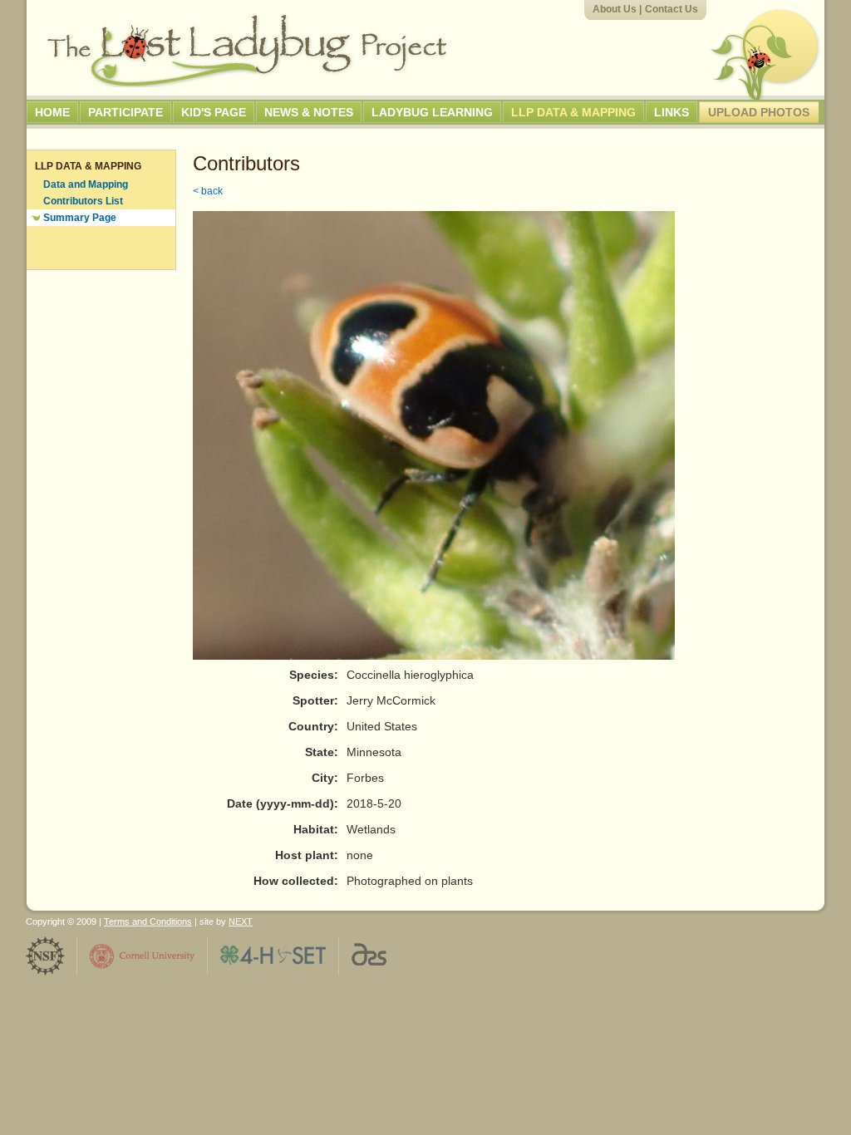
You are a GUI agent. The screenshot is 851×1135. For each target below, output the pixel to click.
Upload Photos (758, 112)
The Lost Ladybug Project (246, 50)
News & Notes (308, 112)
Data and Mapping (85, 184)
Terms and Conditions (148, 921)
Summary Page (79, 218)
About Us (615, 9)
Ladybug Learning (432, 112)
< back (208, 191)
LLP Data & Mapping (573, 112)
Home (52, 112)
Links (671, 112)
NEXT (241, 921)
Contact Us (671, 9)
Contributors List (83, 201)
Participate (125, 112)
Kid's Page (213, 112)
